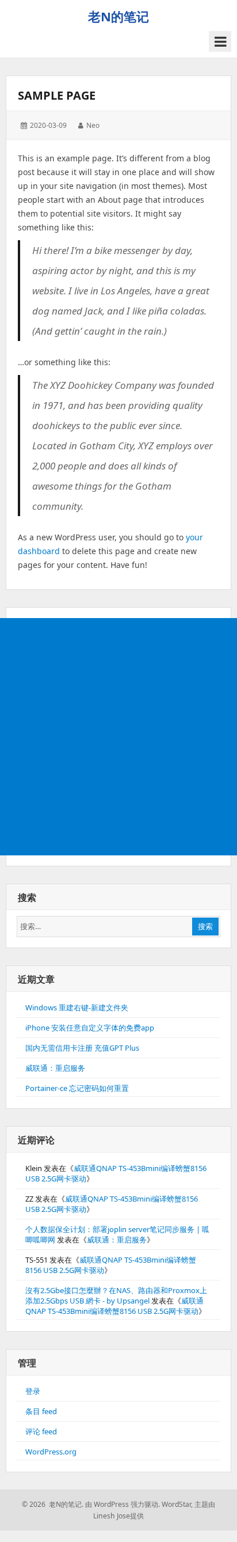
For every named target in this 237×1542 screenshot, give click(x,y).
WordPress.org (51, 1451)
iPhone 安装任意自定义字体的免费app (89, 1027)
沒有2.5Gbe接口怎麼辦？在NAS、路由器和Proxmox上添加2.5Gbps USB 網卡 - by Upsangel (116, 1295)
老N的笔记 (118, 16)
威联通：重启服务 (55, 1068)
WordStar (176, 1504)
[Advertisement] (118, 736)
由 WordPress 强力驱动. (122, 1504)
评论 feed (41, 1431)
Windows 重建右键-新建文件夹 (76, 1007)
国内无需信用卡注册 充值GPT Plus (82, 1048)
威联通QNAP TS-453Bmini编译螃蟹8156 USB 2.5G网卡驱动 (114, 1305)
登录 (32, 1391)
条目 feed (41, 1411)
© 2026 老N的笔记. (52, 1504)
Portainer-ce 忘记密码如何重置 (77, 1088)
